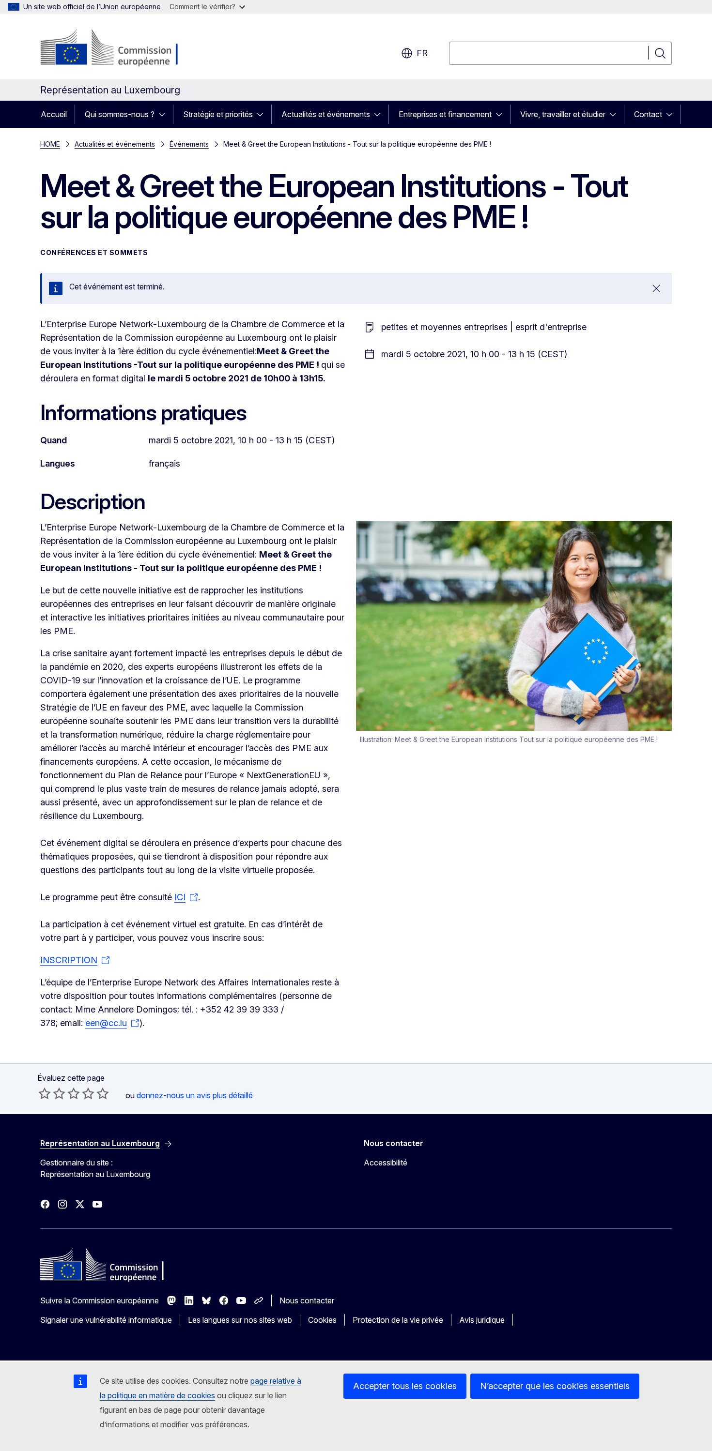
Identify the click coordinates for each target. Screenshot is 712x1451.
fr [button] (422, 53)
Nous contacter (306, 1300)
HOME (50, 144)
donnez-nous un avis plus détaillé (195, 1095)
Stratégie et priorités (218, 114)
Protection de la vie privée (398, 1320)
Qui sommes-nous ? (120, 114)
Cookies (322, 1320)
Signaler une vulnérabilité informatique (106, 1320)
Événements (189, 144)
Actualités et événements (325, 114)
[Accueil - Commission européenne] (118, 48)
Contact (648, 114)
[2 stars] (51, 1093)
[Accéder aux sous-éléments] (164, 114)
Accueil (54, 114)
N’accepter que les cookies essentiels (555, 1386)
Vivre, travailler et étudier (562, 114)
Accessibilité (385, 1162)
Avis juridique (482, 1320)
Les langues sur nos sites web (240, 1320)
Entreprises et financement (445, 114)
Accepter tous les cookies (405, 1386)
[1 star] (44, 1093)
